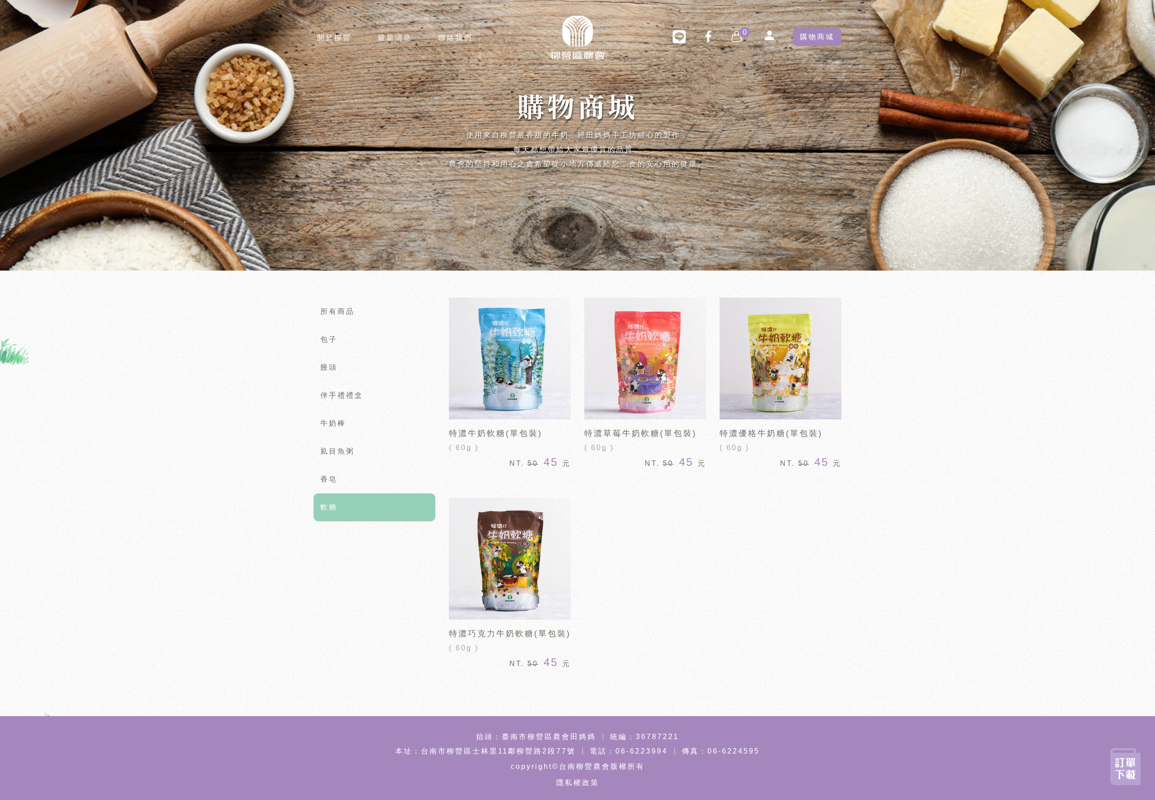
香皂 (328, 479)
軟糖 (328, 507)
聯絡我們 (455, 37)
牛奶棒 (333, 423)
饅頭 (328, 367)
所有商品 (337, 311)
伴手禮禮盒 (341, 395)
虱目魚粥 (337, 451)
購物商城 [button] (817, 37)
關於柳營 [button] (334, 37)
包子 (328, 339)
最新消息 (395, 37)
